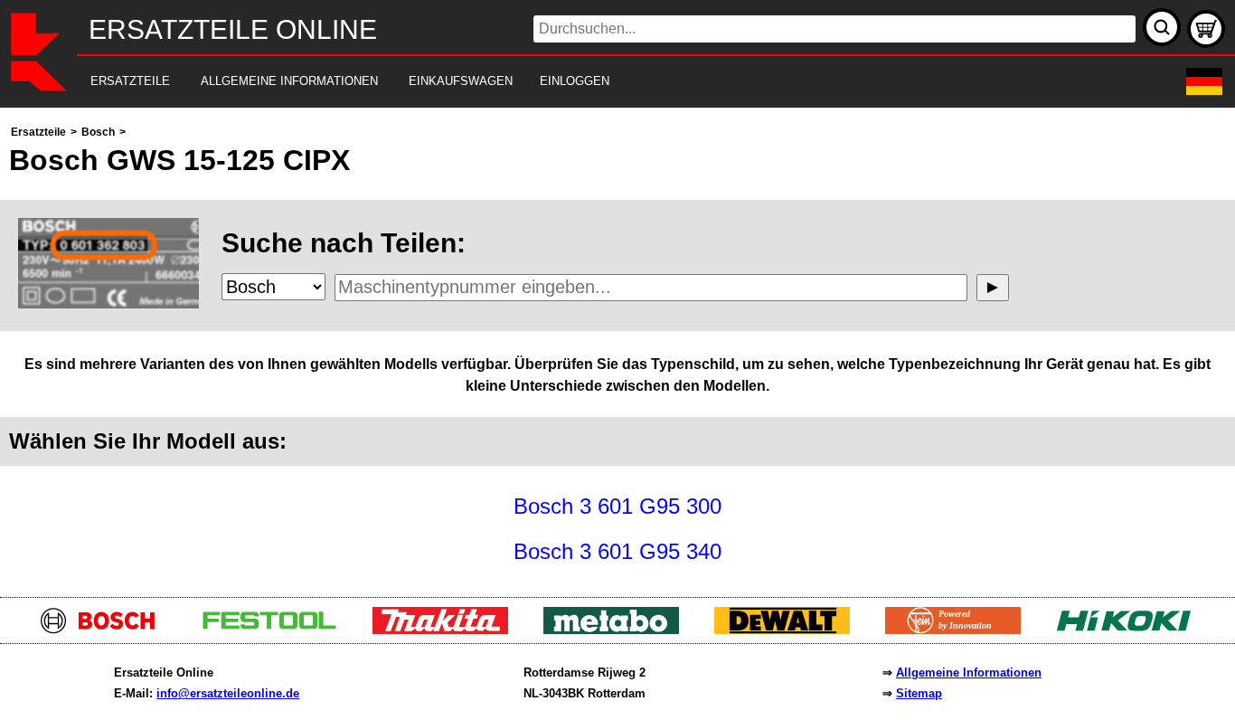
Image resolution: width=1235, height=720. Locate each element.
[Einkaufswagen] (1206, 29)
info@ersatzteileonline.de (227, 693)
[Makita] (447, 629)
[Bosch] (105, 629)
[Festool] (276, 629)
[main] (617, 347)
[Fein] (959, 629)
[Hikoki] (1130, 629)
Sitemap (919, 693)
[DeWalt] (788, 629)
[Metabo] (618, 629)
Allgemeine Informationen (969, 672)
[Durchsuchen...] (1162, 27)
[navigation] (592, 82)
